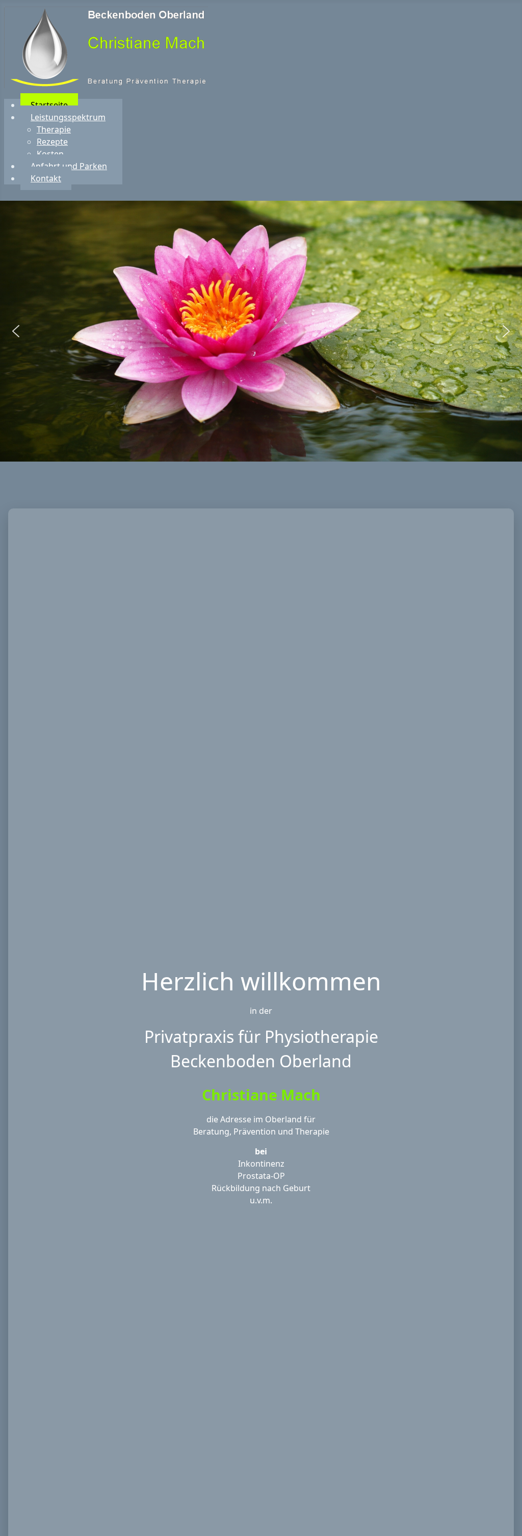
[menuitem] (49, 105)
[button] (16, 331)
